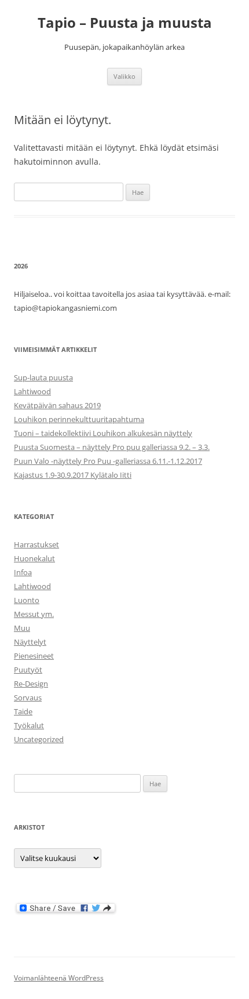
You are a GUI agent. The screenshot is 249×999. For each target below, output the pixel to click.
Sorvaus (28, 697)
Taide (23, 711)
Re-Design (31, 683)
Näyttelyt (30, 642)
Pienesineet (34, 656)
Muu (22, 628)
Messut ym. (34, 614)
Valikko (124, 76)
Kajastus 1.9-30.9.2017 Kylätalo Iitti (72, 475)
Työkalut (29, 725)
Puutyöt (28, 669)
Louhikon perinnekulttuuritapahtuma (79, 419)
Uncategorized (39, 739)
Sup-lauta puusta (43, 377)
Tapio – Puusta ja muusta (125, 23)
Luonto (26, 600)
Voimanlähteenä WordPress (59, 978)
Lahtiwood (32, 391)
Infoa (23, 572)
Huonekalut (34, 558)
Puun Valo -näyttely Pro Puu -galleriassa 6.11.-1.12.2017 (108, 461)
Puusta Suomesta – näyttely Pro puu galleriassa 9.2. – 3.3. (112, 447)
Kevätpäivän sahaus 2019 (57, 405)
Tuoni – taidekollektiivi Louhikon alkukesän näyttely (103, 433)
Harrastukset (36, 544)
